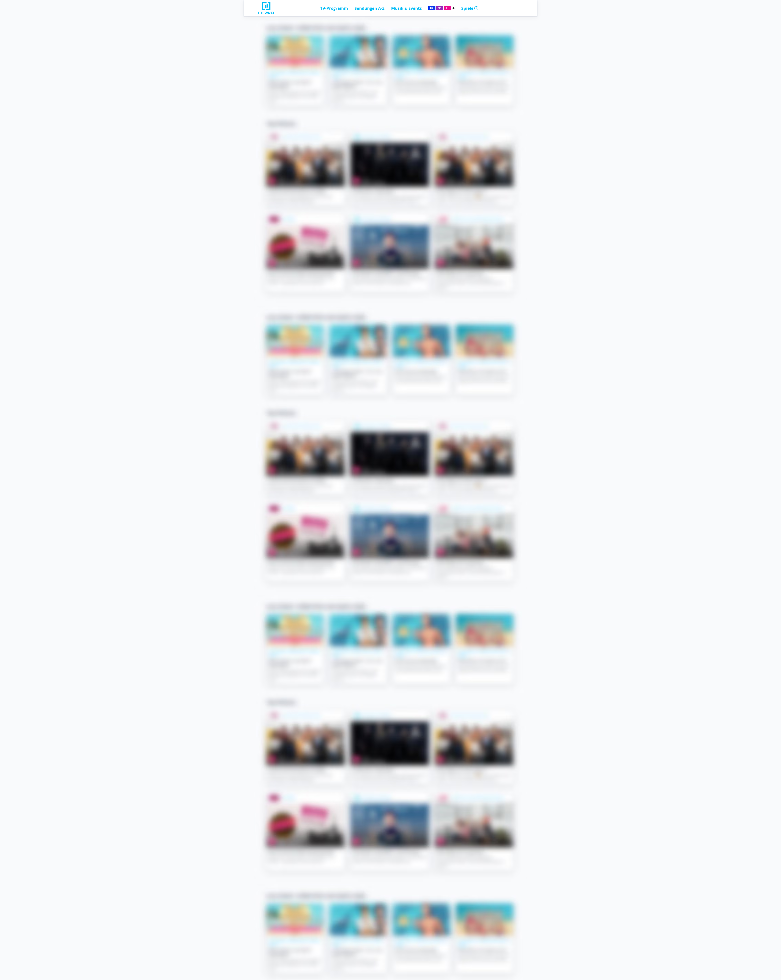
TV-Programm (334, 8)
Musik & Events (406, 8)
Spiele (467, 8)
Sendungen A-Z (370, 8)
